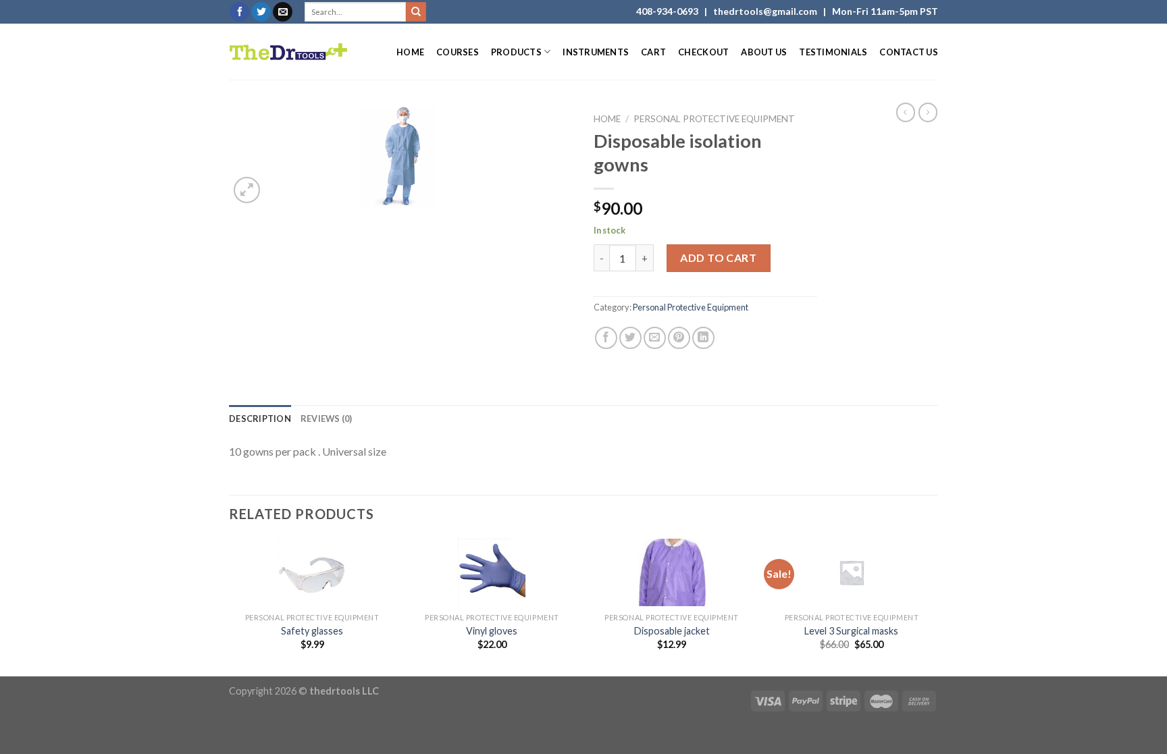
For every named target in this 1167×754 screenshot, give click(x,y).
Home (410, 52)
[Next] (934, 606)
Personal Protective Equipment (714, 118)
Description (260, 418)
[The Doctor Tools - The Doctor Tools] (288, 52)
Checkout (703, 52)
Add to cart (718, 257)
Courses (457, 52)
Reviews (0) (327, 418)
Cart (653, 52)
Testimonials (833, 52)
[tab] (260, 418)
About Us (764, 52)
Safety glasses (312, 631)
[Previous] (229, 606)
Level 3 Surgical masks (851, 631)
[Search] (416, 12)
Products (516, 52)
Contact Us (908, 52)
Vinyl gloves (491, 631)
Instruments (596, 52)
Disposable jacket (672, 631)
